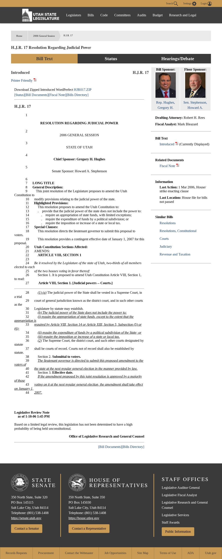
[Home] (40, 15)
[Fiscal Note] (57, 95)
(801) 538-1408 (38, 513)
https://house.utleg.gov (84, 518)
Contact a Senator (27, 528)
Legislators (73, 15)
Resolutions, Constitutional (178, 231)
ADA (190, 553)
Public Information (178, 531)
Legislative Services (175, 515)
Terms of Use (168, 553)
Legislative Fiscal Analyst (179, 495)
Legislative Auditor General (181, 487)
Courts (164, 239)
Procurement (46, 553)
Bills (91, 15)
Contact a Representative (89, 528)
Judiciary (166, 246)
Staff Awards (171, 522)
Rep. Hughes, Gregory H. (165, 105)
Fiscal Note (167, 166)
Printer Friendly (22, 80)
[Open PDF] (176, 144)
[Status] (19, 95)
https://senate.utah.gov (26, 518)
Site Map (142, 553)
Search (170, 3)
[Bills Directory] (77, 95)
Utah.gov (210, 553)
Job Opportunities (115, 553)
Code (104, 15)
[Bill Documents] (36, 95)
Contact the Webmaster (79, 553)
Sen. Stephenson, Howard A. (195, 105)
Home (19, 36)
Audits (141, 15)
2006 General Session (44, 36)
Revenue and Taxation (175, 254)
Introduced (167, 144)
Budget (158, 15)
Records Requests (16, 553)
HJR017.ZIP (82, 89)
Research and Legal (182, 15)
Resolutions (168, 223)
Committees (122, 15)
